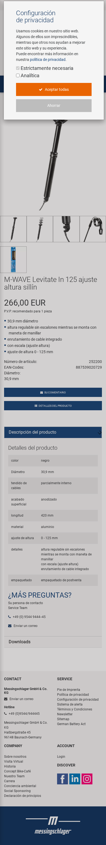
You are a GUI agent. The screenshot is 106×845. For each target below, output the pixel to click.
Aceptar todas (56, 89)
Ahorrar (53, 105)
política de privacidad (48, 59)
